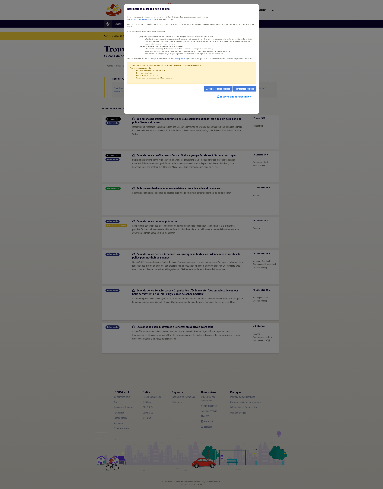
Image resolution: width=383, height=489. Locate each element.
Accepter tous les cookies (218, 89)
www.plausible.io (181, 59)
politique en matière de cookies (141, 20)
